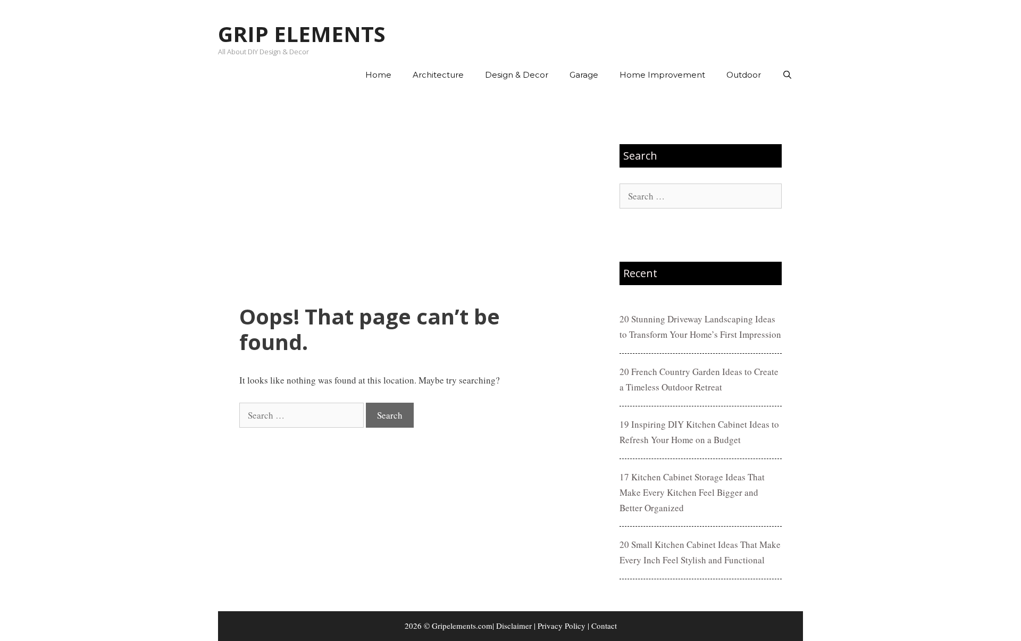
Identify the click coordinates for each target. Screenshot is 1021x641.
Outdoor (743, 75)
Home (378, 75)
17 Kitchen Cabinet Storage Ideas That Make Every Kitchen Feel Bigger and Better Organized (692, 492)
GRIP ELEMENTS (302, 33)
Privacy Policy (561, 625)
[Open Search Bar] (787, 75)
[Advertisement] (403, 197)
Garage (584, 75)
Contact (604, 625)
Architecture (438, 75)
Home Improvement (662, 75)
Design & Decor (516, 75)
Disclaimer (514, 625)
